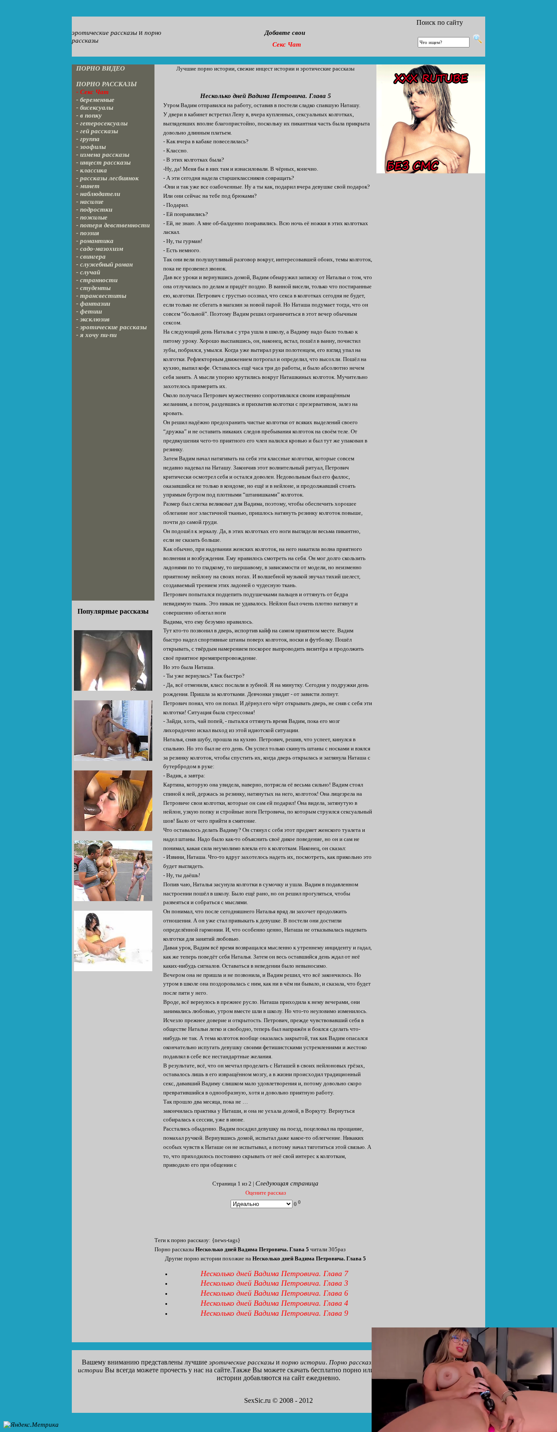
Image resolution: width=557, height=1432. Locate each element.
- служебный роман (104, 264)
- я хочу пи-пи (96, 334)
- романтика (95, 240)
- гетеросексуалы (102, 123)
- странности (96, 280)
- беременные (95, 99)
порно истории (303, 1362)
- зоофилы (91, 146)
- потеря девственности (113, 225)
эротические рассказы (104, 32)
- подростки (94, 209)
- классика (91, 170)
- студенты (93, 287)
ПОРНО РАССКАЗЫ (106, 84)
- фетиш (89, 311)
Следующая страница (287, 1183)
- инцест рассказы (103, 162)
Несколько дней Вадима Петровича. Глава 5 (265, 95)
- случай (88, 272)
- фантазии (93, 303)
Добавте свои (285, 32)
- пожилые (91, 217)
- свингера (91, 256)
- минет (88, 185)
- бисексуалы (94, 107)
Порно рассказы (352, 1362)
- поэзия (87, 233)
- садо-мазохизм (99, 248)
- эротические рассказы (111, 327)
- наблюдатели (98, 193)
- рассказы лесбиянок (107, 178)
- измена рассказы (102, 154)
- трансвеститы (101, 295)
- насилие (90, 201)
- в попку (89, 115)
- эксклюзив (93, 319)
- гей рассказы (97, 131)
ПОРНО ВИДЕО (100, 68)
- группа (88, 138)
